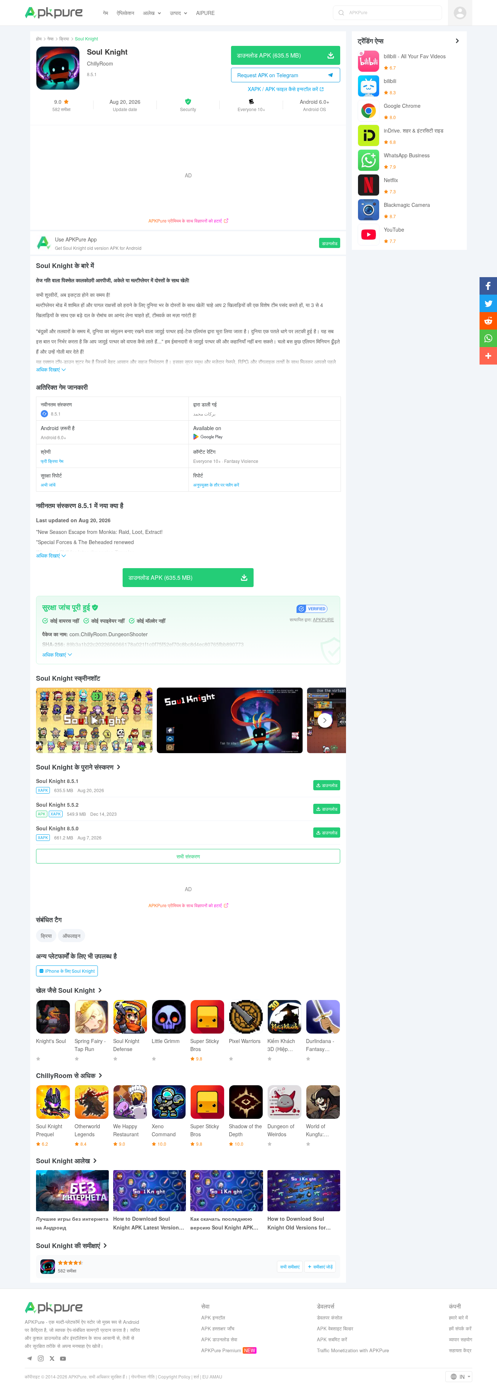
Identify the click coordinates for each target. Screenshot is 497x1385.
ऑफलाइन (71, 935)
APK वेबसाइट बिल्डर (335, 1328)
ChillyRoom (100, 63)
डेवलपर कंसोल (329, 1317)
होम (38, 38)
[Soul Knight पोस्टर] (230, 720)
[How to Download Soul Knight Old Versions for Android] (303, 1190)
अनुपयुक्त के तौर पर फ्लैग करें (216, 484)
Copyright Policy (174, 1376)
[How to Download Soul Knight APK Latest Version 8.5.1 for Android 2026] (149, 1190)
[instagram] (40, 1359)
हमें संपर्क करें (460, 1328)
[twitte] (51, 1359)
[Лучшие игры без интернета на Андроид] (72, 1190)
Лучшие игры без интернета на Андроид (72, 1223)
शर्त (196, 1376)
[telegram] (29, 1359)
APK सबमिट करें (332, 1339)
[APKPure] (54, 13)
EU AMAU (212, 1376)
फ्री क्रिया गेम (52, 461)
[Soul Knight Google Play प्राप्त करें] (208, 437)
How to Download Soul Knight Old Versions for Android (296, 1223)
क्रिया (64, 38)
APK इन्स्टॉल (213, 1317)
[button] (188, 105)
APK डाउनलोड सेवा (219, 1339)
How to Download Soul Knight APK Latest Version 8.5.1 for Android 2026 (146, 1223)
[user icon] (460, 13)
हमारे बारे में (458, 1317)
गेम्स (50, 38)
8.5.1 (56, 413)
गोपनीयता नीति (143, 1376)
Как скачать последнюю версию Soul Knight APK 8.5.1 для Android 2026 (221, 1223)
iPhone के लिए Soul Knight (70, 971)
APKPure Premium (221, 1350)
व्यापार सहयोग (460, 1339)
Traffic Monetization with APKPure (353, 1350)
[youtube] (63, 1359)
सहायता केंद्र (460, 1350)
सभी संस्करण (188, 856)
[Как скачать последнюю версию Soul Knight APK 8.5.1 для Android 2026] (226, 1190)
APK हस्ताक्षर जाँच (217, 1328)
